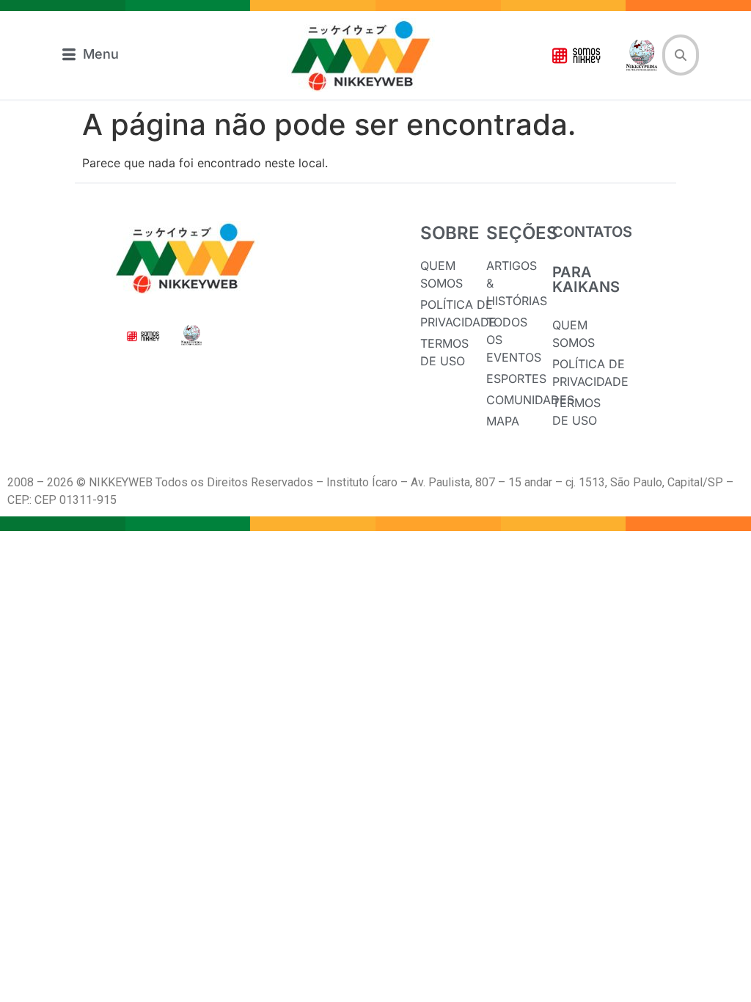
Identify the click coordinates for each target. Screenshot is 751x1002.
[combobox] (680, 55)
